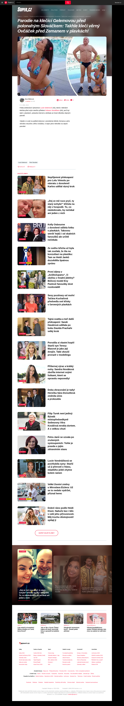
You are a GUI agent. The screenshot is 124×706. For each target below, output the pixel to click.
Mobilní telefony (39, 676)
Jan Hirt (35, 657)
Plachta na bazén (46, 673)
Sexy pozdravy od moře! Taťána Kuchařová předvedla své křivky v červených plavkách (61, 300)
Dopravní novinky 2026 (97, 657)
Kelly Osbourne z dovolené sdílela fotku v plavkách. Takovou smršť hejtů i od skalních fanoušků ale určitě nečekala (61, 232)
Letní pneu (66, 676)
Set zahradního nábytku (76, 673)
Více (103, 10)
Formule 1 (50, 662)
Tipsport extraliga (52, 657)
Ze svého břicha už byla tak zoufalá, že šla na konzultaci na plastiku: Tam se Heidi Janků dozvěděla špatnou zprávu (61, 256)
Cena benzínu (71, 671)
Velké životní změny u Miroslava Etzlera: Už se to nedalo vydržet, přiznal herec (60, 489)
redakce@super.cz (72, 694)
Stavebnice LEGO (48, 676)
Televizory (80, 676)
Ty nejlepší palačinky (68, 653)
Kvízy (85, 10)
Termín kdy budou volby (25, 660)
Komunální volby (23, 664)
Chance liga (51, 653)
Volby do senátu (23, 662)
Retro (78, 10)
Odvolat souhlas (80, 682)
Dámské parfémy (58, 676)
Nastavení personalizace (92, 682)
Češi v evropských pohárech (83, 671)
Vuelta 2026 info (37, 653)
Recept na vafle (66, 662)
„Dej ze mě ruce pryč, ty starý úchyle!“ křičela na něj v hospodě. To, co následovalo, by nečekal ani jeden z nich (61, 207)
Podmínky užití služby (60, 682)
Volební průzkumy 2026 (25, 655)
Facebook (28, 682)
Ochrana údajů (71, 682)
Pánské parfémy (96, 676)
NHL (49, 664)
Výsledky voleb (22, 657)
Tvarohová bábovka (67, 660)
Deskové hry (73, 676)
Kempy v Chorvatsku (82, 653)
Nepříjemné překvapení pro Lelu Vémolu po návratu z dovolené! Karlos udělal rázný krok (61, 182)
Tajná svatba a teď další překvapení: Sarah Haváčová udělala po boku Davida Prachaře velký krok (61, 325)
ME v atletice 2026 (52, 660)
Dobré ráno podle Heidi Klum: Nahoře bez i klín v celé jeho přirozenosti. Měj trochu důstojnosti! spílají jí (61, 514)
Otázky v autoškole (96, 662)
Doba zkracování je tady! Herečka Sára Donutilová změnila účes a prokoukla (61, 394)
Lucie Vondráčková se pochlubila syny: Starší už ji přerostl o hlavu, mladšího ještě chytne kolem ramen (60, 466)
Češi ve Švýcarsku (81, 660)
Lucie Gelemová (22, 162)
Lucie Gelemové (46, 108)
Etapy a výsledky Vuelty (39, 655)
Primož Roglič (36, 662)
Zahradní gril (86, 673)
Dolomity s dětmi (81, 664)
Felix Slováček (33, 162)
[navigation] (2, 2)
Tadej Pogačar (37, 660)
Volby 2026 (22, 653)
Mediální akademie (49, 682)
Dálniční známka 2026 (97, 655)
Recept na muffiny (67, 655)
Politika (54, 10)
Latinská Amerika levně (83, 662)
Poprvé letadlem (81, 655)
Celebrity (45, 10)
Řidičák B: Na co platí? (97, 660)
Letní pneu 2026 (96, 653)
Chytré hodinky (87, 676)
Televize (71, 10)
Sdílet (67, 100)
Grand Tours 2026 (37, 664)
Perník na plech (66, 664)
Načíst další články (46, 533)
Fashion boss (95, 10)
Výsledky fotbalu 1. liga (53, 655)
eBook (61, 100)
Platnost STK (95, 664)
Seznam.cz (118, 2)
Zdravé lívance (66, 657)
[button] (62, 66)
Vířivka (92, 673)
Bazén (39, 673)
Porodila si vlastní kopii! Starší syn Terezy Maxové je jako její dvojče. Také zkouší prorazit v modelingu (61, 348)
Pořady (62, 10)
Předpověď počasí (53, 671)
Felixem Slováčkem (52, 110)
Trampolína (54, 673)
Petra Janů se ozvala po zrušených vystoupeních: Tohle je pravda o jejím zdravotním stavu (61, 443)
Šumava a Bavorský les (83, 657)
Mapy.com (45, 671)
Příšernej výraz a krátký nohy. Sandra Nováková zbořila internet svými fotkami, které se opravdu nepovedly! (61, 372)
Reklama (35, 682)
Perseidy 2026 (63, 671)
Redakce (40, 682)
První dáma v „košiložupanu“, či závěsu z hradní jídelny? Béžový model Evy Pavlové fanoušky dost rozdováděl (61, 279)
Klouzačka (66, 673)
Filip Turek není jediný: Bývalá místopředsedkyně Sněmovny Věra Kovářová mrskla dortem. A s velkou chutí (62, 421)
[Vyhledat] (68, 2)
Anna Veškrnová (29, 99)
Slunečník (60, 673)
